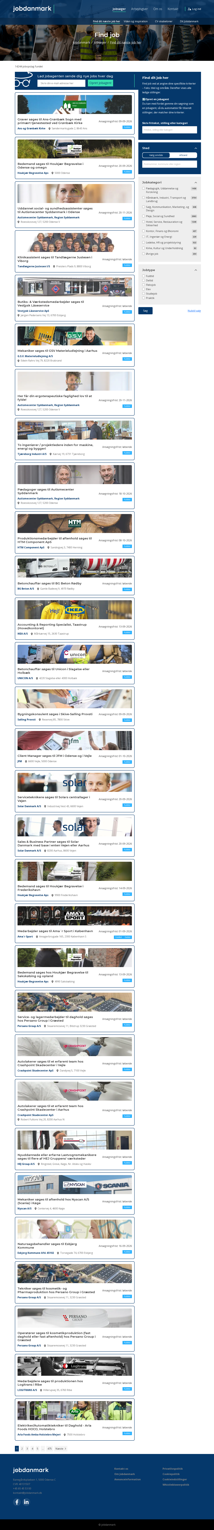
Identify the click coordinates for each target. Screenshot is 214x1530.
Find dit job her (155, 78)
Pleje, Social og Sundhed (160, 216)
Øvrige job (152, 254)
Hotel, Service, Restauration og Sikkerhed (164, 223)
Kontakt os (121, 1468)
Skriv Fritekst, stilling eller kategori (165, 123)
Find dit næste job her (106, 21)
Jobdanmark (81, 42)
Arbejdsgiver (139, 9)
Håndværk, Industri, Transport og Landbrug (166, 199)
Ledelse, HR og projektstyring (163, 242)
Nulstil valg (194, 310)
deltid (149, 280)
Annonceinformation (127, 1479)
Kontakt (173, 9)
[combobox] (169, 130)
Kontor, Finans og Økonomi (162, 231)
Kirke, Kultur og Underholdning (164, 248)
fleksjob (151, 285)
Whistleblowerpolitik (176, 1484)
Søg (145, 310)
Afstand (183, 155)
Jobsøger (119, 9)
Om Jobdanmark (124, 1474)
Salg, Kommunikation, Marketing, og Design (167, 208)
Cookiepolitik (171, 1474)
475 (49, 1448)
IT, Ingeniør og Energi (159, 236)
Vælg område (156, 155)
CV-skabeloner (163, 21)
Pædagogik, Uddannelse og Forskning (162, 190)
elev (148, 289)
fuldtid (150, 276)
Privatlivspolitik (173, 1468)
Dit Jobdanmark (189, 21)
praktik (150, 298)
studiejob (151, 293)
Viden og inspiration (136, 21)
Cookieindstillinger (175, 1479)
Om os (157, 9)
